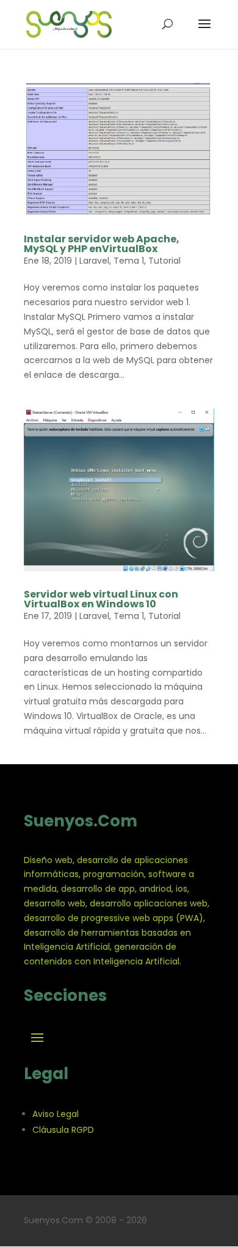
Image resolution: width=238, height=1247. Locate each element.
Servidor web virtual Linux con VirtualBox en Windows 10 (101, 599)
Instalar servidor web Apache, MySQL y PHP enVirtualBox (101, 244)
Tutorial (164, 261)
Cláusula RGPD (63, 1130)
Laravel (94, 261)
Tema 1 (129, 261)
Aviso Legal (55, 1114)
